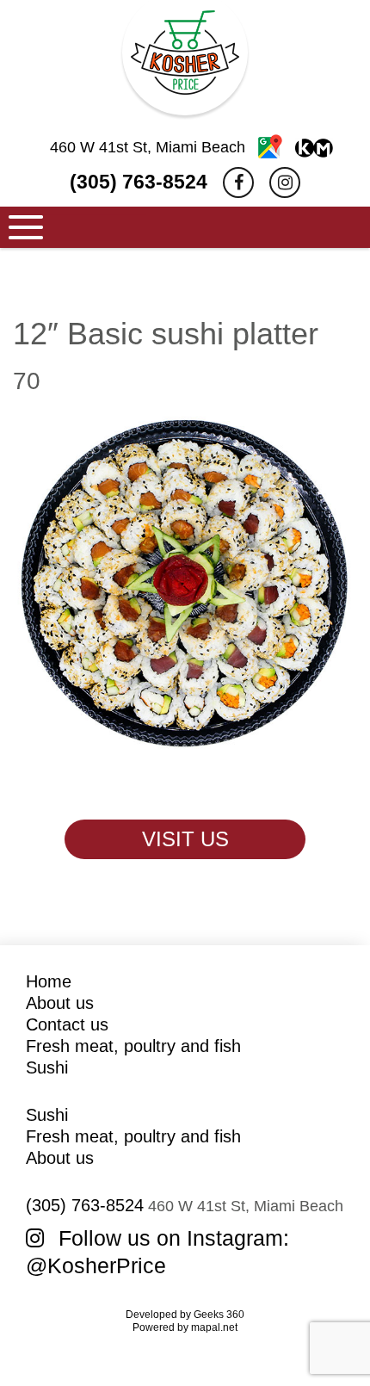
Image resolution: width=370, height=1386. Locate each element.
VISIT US (185, 839)
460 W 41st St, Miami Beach (150, 147)
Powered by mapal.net (185, 1327)
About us (60, 1002)
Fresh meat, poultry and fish (133, 1045)
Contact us (67, 1024)
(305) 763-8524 (138, 181)
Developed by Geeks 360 (185, 1315)
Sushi (47, 1067)
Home (48, 981)
